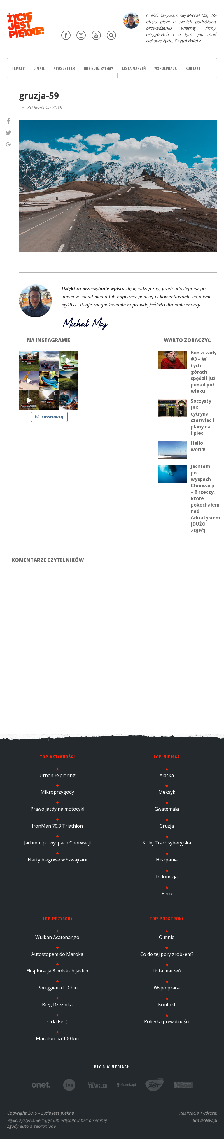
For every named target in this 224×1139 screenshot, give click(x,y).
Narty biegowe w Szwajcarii (57, 859)
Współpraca (165, 68)
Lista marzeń (134, 68)
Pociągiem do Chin (57, 987)
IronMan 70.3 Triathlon (57, 826)
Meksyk (166, 792)
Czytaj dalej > (187, 40)
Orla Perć (57, 1021)
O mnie (39, 68)
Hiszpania (167, 859)
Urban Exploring (57, 775)
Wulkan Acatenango (57, 937)
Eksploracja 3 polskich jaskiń (57, 971)
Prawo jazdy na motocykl (57, 809)
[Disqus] (112, 647)
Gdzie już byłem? (98, 68)
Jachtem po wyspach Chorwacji (57, 843)
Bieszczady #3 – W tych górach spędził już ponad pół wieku (203, 371)
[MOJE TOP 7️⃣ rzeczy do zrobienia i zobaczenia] (29, 361)
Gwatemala (167, 809)
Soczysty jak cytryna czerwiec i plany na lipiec (202, 417)
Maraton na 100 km (57, 1038)
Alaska (167, 775)
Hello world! (198, 446)
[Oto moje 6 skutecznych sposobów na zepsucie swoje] (29, 400)
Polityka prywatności (166, 1021)
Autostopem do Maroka (57, 954)
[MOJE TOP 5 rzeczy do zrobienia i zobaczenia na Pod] (49, 400)
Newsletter (64, 68)
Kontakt (193, 68)
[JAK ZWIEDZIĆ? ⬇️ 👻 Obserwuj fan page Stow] (68, 361)
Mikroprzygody (57, 792)
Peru (167, 893)
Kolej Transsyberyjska (167, 843)
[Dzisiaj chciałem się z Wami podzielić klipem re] (29, 380)
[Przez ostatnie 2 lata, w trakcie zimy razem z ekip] (49, 361)
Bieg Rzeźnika (57, 1004)
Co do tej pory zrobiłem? (166, 954)
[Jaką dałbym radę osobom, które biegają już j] (49, 380)
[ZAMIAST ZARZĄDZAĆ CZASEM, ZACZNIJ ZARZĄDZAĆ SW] (68, 400)
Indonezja (167, 876)
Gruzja (167, 826)
